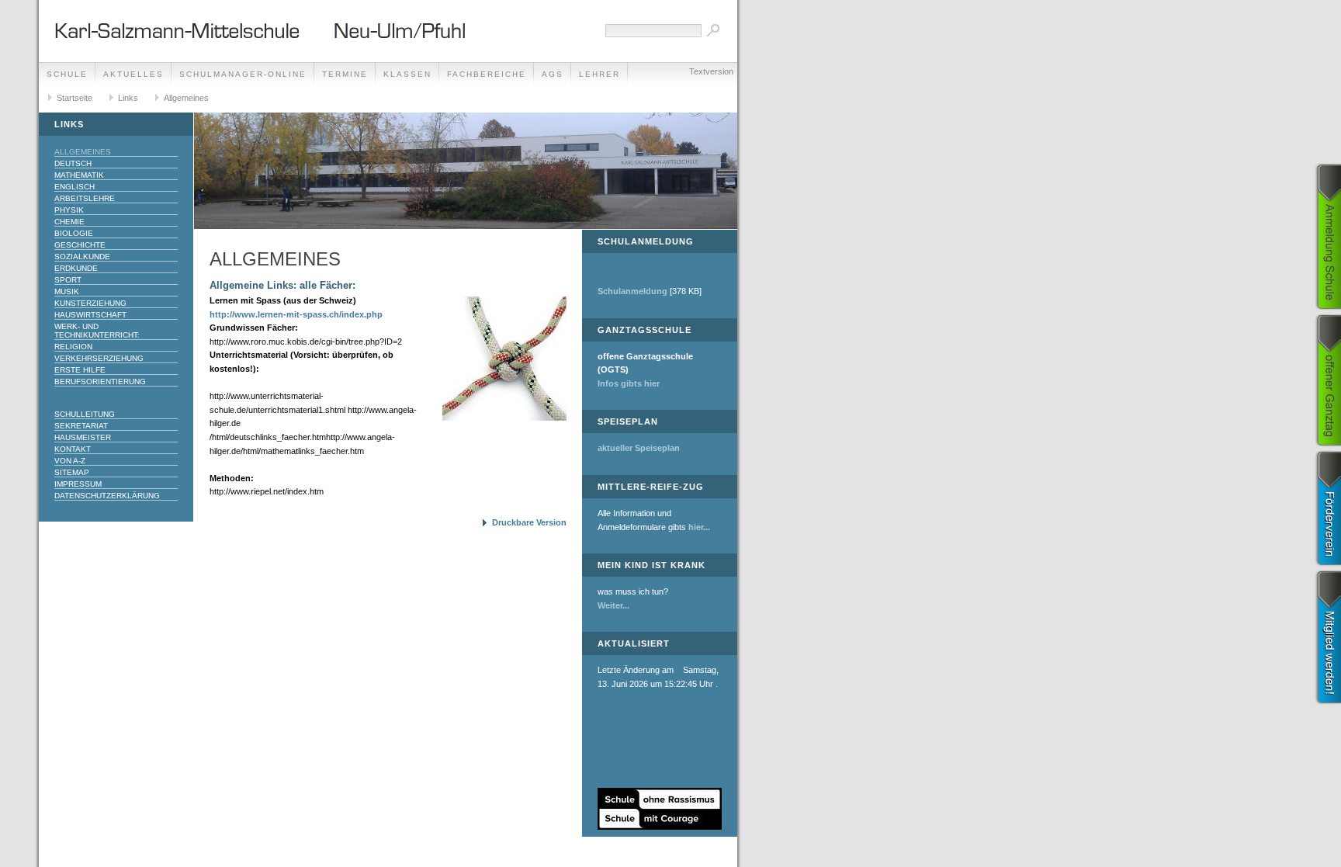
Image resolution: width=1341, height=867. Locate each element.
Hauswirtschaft (90, 314)
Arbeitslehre (84, 198)
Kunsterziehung (90, 303)
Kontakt (72, 449)
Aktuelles (133, 74)
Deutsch (73, 163)
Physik (69, 210)
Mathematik (79, 175)
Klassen (407, 74)
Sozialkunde (82, 256)
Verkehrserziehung (99, 358)
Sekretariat (81, 425)
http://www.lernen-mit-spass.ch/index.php (296, 314)
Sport (67, 280)
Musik (66, 291)
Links (128, 97)
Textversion (711, 71)
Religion (73, 346)
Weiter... (613, 605)
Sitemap (71, 472)
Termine (345, 74)
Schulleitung (84, 414)
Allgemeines (186, 97)
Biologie (73, 233)
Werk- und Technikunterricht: (97, 330)
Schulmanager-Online (243, 74)
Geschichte (80, 245)
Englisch (74, 186)
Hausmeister (82, 437)
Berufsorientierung (100, 381)
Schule (67, 74)
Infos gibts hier (629, 383)
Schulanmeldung (632, 291)
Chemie (69, 221)
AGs (552, 74)
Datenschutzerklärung (107, 495)
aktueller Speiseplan (639, 448)
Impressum (78, 484)
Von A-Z (69, 460)
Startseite (74, 97)
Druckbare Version (529, 522)
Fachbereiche (486, 74)
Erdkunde (76, 268)
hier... (699, 527)
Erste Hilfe (80, 370)
